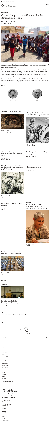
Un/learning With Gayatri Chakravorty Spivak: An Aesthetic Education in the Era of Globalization (37, 206)
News (3, 349)
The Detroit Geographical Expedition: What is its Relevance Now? (11, 153)
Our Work (4, 352)
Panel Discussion (29, 110)
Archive (4, 378)
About (3, 343)
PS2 (3, 354)
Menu (47, 4)
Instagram (4, 412)
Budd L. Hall (13, 100)
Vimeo (3, 415)
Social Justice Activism (6, 314)
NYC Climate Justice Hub (7, 381)
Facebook (4, 411)
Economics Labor (23, 314)
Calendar (4, 374)
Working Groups (6, 358)
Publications (5, 363)
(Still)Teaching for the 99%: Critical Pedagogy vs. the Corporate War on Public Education (12, 167)
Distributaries (4, 284)
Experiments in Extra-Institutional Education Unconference (36, 167)
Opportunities (5, 347)
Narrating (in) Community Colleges (37, 152)
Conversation (5, 12)
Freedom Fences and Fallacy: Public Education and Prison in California (12, 253)
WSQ (3, 369)
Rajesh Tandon (37, 100)
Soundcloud (4, 416)
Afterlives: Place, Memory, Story (11, 112)
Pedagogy (15, 314)
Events (3, 372)
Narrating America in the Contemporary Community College (12, 302)
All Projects (4, 360)
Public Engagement (6, 356)
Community (5, 345)
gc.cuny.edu (4, 408)
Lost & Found (5, 367)
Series (3, 376)
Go (46, 337)
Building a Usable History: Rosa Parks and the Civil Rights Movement (37, 114)
